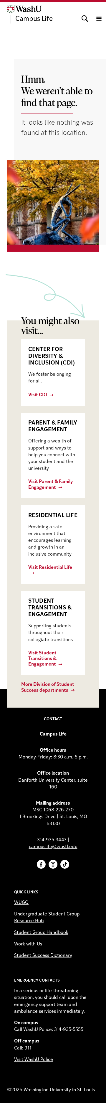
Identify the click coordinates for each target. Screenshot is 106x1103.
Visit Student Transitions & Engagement (42, 659)
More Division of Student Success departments (47, 687)
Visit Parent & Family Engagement (50, 484)
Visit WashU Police (33, 1059)
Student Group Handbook (41, 932)
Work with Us (28, 944)
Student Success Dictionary (43, 955)
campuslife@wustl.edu (53, 847)
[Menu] (99, 14)
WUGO (21, 902)
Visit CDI (37, 395)
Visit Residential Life (50, 567)
